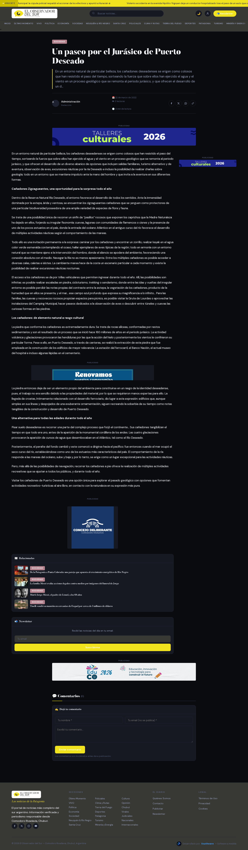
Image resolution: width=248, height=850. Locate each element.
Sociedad (77, 23)
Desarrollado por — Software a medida (209, 843)
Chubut (126, 807)
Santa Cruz (119, 23)
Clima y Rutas (151, 23)
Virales (125, 811)
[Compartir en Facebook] (171, 103)
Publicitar (158, 808)
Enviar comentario (70, 749)
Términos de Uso (208, 798)
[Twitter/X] (21, 826)
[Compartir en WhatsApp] (186, 103)
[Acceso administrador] (208, 13)
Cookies (203, 808)
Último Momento (23, 23)
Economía (63, 23)
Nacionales (127, 820)
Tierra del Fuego (172, 23)
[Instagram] (29, 826)
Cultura (126, 798)
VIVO (39, 23)
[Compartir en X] (178, 103)
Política (49, 23)
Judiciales (127, 816)
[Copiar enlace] (193, 103)
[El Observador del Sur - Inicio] (34, 13)
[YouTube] (36, 826)
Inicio (7, 23)
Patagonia (205, 23)
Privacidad (204, 803)
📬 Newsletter (225, 13)
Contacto (158, 803)
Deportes (190, 23)
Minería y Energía (236, 23)
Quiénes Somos (162, 798)
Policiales (135, 23)
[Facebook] (14, 826)
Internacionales (130, 824)
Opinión (126, 803)
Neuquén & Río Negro (98, 23)
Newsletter (159, 813)
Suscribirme (92, 647)
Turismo (218, 23)
